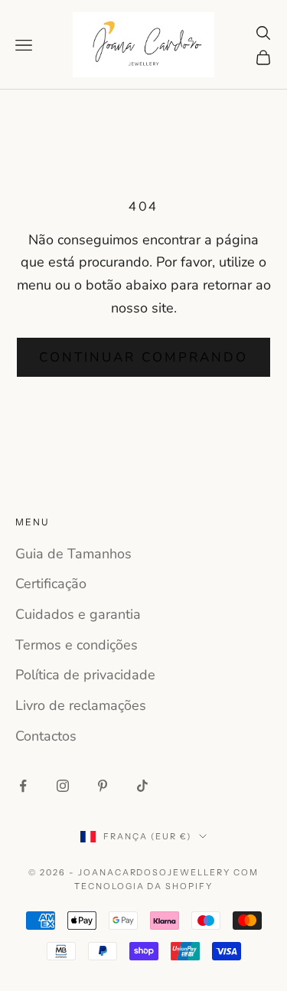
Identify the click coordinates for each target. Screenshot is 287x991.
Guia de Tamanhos (73, 554)
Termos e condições (76, 645)
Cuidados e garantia (78, 614)
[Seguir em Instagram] (62, 785)
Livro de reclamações (80, 705)
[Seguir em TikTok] (142, 785)
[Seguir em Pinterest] (102, 785)
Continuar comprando (143, 357)
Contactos (46, 736)
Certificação (50, 583)
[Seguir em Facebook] (23, 785)
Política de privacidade (85, 675)
